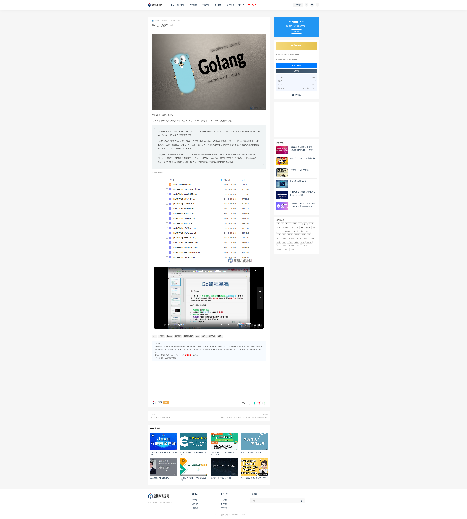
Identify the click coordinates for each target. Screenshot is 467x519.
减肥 (302, 231)
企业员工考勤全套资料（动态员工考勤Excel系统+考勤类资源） (244, 417)
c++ (154, 336)
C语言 (161, 336)
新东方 (299, 238)
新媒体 (305, 238)
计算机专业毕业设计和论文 (251, 452)
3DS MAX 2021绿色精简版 (160, 417)
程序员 (296, 242)
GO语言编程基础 (170, 358)
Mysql (311, 224)
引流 (278, 234)
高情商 (292, 249)
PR (297, 227)
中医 (314, 227)
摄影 (278, 238)
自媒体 (284, 245)
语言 (219, 336)
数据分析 (291, 238)
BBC (294, 224)
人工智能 (287, 231)
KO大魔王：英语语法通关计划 (302, 158)
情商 (303, 234)
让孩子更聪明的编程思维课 (160, 478)
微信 (284, 234)
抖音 (309, 234)
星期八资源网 (159, 358)
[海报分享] (264, 403)
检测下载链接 (296, 65)
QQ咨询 (297, 95)
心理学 (290, 234)
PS (302, 227)
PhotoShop (286, 227)
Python (308, 227)
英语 (298, 245)
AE (278, 224)
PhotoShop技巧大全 (298, 181)
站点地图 (195, 504)
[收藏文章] (249, 403)
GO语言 (178, 336)
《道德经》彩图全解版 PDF (301, 170)
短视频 (290, 242)
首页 (172, 5)
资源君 (160, 402)
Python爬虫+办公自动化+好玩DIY (253, 478)
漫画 (284, 242)
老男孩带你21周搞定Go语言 (221, 478)
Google (169, 336)
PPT (293, 227)
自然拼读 (291, 245)
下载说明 (224, 504)
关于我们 (195, 500)
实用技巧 (230, 5)
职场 (278, 245)
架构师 (312, 238)
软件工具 (241, 5)
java (197, 336)
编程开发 (172, 20)
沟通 (278, 242)
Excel (300, 224)
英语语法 (279, 249)
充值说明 (224, 500)
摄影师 (284, 238)
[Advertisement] (209, 380)
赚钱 (286, 249)
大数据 (308, 231)
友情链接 (195, 508)
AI (282, 224)
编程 (203, 336)
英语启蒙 (304, 245)
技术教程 (165, 20)
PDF (278, 227)
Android (288, 224)
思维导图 (297, 234)
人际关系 (295, 231)
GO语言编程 (188, 336)
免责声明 (224, 508)
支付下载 (296, 71)
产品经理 (279, 231)
